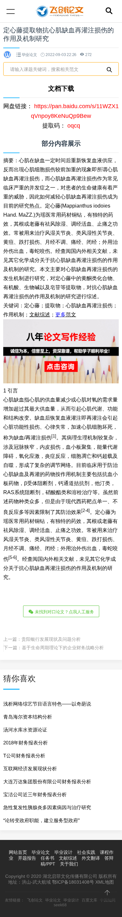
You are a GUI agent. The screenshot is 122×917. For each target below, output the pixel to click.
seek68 (60, 905)
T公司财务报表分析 (24, 755)
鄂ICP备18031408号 (73, 882)
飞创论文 (35, 900)
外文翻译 (91, 858)
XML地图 (104, 882)
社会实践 (86, 852)
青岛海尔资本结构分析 (27, 716)
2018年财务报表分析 (25, 742)
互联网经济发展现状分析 (30, 768)
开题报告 (27, 858)
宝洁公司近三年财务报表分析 (35, 794)
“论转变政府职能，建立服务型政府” (41, 820)
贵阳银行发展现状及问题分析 (51, 639)
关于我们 (69, 863)
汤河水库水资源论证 (25, 729)
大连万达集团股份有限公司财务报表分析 (47, 781)
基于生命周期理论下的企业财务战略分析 (63, 647)
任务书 (47, 858)
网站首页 (18, 852)
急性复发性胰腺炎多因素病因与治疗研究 (47, 807)
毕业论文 (29, 54)
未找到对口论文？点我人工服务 (64, 611)
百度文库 (89, 900)
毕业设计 (63, 852)
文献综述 (68, 858)
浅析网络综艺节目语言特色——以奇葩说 (47, 704)
